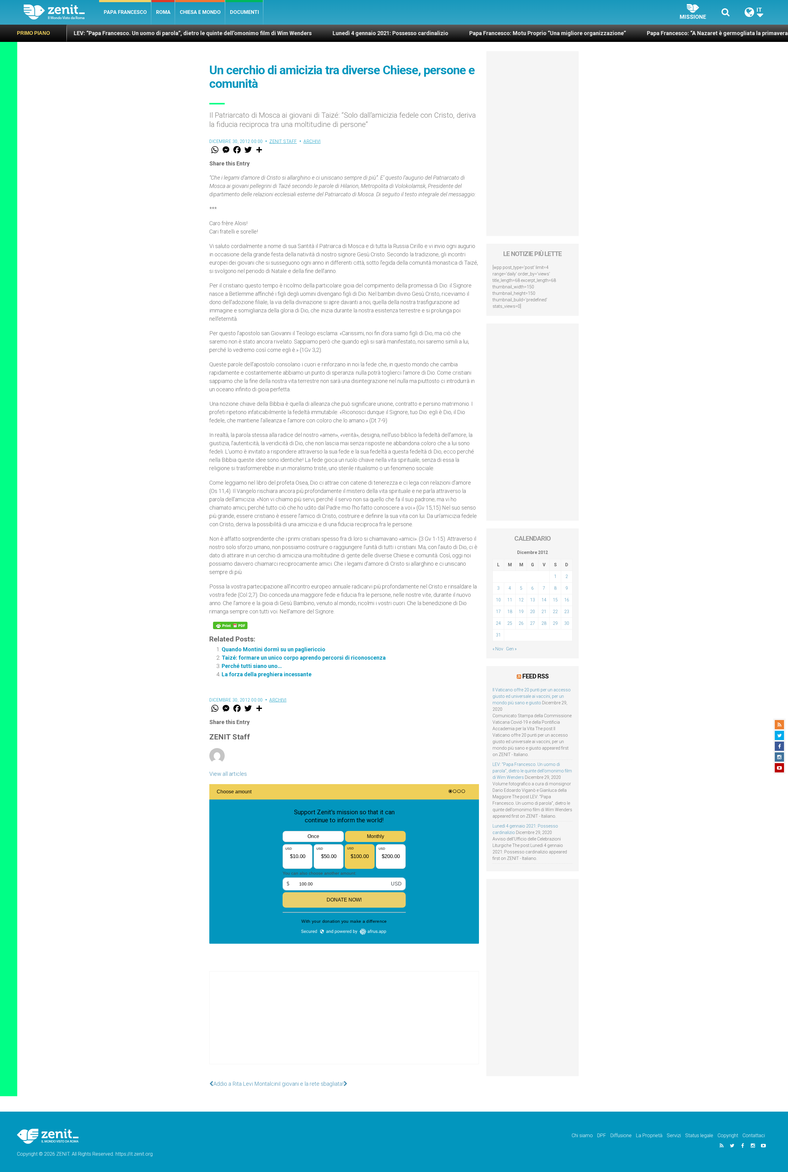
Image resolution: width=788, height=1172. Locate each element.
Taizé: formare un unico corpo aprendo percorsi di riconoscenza (304, 657)
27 (532, 623)
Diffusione (621, 1135)
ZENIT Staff (283, 141)
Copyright (728, 1135)
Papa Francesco (125, 12)
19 (521, 611)
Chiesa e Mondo (200, 12)
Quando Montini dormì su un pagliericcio (273, 649)
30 (566, 623)
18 (509, 611)
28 (543, 623)
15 (555, 599)
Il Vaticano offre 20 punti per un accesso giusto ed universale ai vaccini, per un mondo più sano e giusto (531, 696)
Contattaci (753, 1135)
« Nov (497, 648)
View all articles (228, 774)
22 (555, 611)
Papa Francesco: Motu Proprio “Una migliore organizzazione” (472, 33)
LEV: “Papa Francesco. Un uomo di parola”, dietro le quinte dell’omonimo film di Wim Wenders (532, 771)
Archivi (312, 141)
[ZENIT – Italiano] (61, 12)
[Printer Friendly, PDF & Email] (230, 625)
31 (498, 635)
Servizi (674, 1135)
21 (543, 611)
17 (498, 611)
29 (555, 623)
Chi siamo (582, 1135)
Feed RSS (535, 676)
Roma (163, 12)
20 (532, 611)
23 (566, 611)
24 (498, 623)
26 (521, 623)
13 (532, 599)
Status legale (699, 1135)
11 (509, 599)
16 (566, 599)
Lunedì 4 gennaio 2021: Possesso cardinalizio (315, 33)
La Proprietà (649, 1135)
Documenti (244, 12)
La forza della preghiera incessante (267, 674)
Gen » (511, 648)
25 (509, 623)
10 (498, 599)
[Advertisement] (344, 1024)
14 (543, 599)
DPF (601, 1135)
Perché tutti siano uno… (252, 666)
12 (521, 599)
